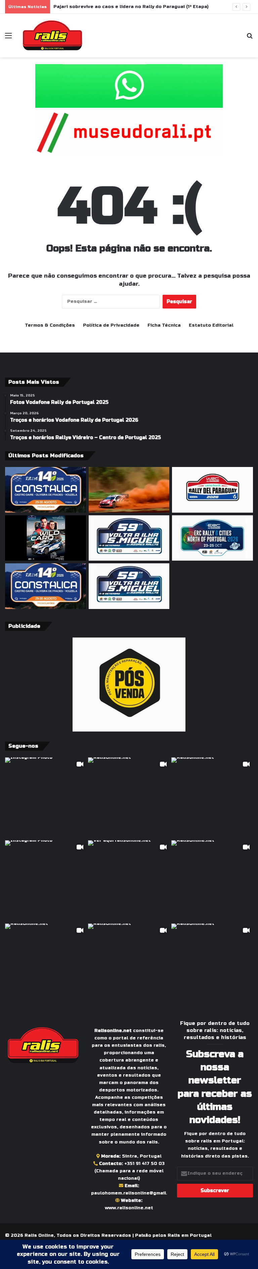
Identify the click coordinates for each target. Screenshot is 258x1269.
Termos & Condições (50, 325)
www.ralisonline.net (129, 1208)
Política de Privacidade (111, 325)
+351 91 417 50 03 (144, 1163)
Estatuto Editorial (211, 325)
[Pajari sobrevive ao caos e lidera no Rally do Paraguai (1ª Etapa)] (129, 490)
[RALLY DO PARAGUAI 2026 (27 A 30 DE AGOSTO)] (212, 490)
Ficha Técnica (164, 325)
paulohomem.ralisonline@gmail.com (134, 1193)
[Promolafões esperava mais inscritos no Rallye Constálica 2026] (45, 586)
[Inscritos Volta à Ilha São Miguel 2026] (129, 538)
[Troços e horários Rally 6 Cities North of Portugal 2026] (212, 538)
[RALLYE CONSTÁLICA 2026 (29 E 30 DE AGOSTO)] (45, 490)
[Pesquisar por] (249, 38)
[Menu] (8, 38)
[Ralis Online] (52, 35)
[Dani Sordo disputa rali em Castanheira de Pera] (45, 538)
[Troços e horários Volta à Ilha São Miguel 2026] (129, 586)
